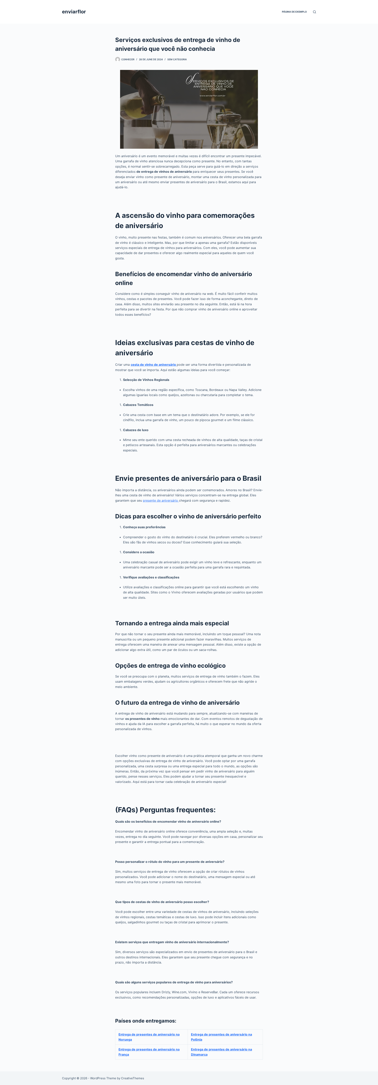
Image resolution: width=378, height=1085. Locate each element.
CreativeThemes (132, 1078)
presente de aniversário (161, 500)
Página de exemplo (294, 11)
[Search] (314, 11)
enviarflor (74, 12)
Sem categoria (177, 59)
